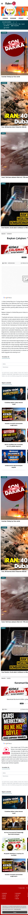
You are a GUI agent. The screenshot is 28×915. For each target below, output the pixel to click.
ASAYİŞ (8, 678)
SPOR (16, 897)
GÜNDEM (5, 18)
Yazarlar (7, 27)
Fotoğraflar (16, 25)
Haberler (3, 233)
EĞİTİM (17, 895)
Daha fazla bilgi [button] (17, 909)
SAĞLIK (4, 897)
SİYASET (21, 18)
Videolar (7, 25)
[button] (14, 23)
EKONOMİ (13, 18)
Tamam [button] (14, 912)
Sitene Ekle (22, 888)
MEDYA (17, 898)
